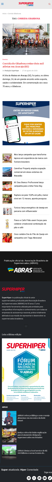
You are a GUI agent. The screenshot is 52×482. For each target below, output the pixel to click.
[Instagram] (34, 478)
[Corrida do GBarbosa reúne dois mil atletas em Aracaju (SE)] (26, 39)
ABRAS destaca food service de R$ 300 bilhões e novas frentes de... (32, 452)
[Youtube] (45, 478)
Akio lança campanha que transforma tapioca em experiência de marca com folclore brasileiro (30, 158)
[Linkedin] (29, 478)
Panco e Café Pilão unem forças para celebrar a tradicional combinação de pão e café (30, 224)
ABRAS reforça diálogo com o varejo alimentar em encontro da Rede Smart (34, 418)
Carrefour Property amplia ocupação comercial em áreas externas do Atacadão (30, 172)
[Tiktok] (50, 478)
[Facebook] (39, 478)
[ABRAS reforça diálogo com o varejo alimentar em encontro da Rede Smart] (9, 418)
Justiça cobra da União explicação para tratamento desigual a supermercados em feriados (32, 435)
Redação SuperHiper (12, 71)
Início (4, 14)
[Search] (49, 4)
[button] (26, 123)
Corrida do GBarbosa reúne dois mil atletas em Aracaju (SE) (23, 65)
